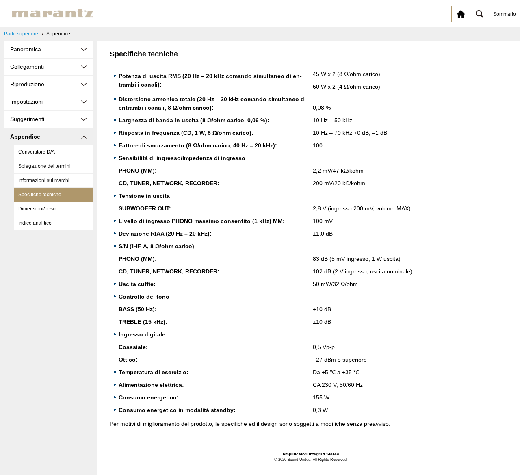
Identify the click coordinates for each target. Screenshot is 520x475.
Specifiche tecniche (39, 194)
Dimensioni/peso (37, 209)
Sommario (504, 14)
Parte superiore (21, 34)
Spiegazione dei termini (44, 166)
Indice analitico (35, 223)
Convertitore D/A (36, 152)
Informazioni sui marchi (43, 180)
